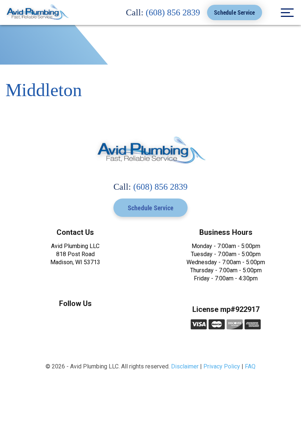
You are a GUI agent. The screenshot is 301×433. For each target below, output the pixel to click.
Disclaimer (185, 366)
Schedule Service (234, 12)
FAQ (250, 366)
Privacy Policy (221, 366)
